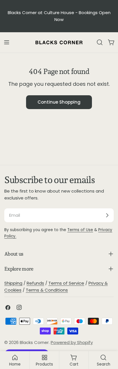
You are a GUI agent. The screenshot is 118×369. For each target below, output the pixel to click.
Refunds (35, 283)
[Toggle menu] (6, 42)
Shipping (13, 283)
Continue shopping (59, 102)
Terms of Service (66, 283)
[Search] (99, 42)
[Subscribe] (107, 215)
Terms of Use (80, 230)
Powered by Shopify (72, 342)
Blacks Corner (34, 342)
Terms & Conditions (47, 290)
